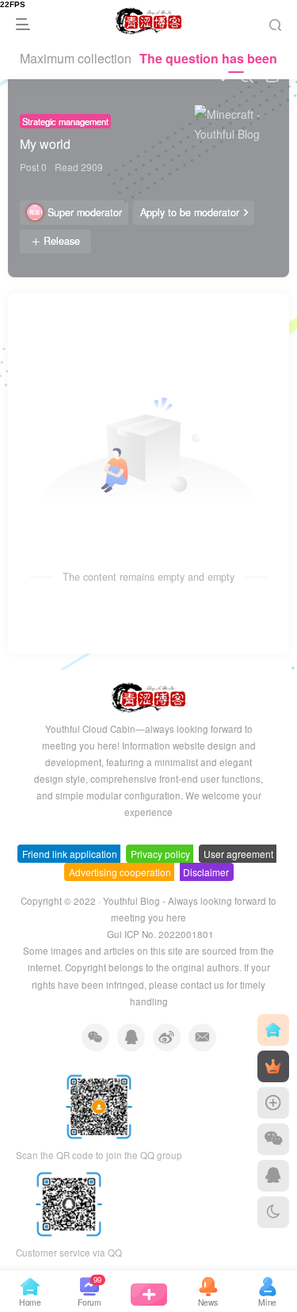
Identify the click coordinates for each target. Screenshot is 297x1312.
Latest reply (206, 316)
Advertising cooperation (120, 872)
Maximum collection (75, 58)
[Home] (273, 1030)
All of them (49, 316)
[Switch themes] (273, 1212)
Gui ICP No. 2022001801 (160, 934)
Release (62, 241)
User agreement (238, 853)
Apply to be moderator (189, 212)
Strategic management (65, 121)
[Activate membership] (273, 1066)
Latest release (126, 316)
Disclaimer (206, 872)
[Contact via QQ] (273, 1176)
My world (45, 144)
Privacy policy (160, 853)
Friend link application (69, 853)
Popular (269, 316)
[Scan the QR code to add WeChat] (273, 1139)
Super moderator (85, 212)
